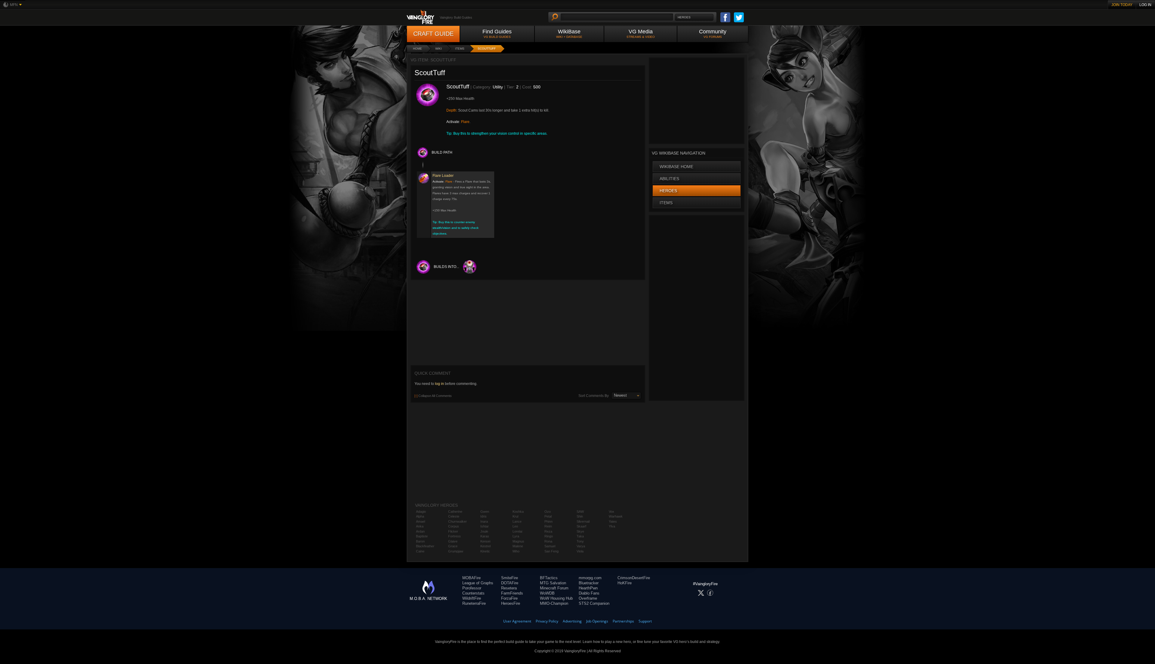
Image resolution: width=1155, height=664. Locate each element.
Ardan (420, 531)
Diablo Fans (589, 593)
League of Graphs (477, 583)
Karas (484, 536)
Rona (548, 541)
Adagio (421, 511)
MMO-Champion (554, 603)
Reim (548, 526)
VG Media (641, 33)
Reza (548, 531)
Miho (516, 551)
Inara (484, 521)
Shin (580, 516)
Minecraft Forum (554, 588)
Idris (483, 516)
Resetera (509, 588)
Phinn (548, 521)
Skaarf (581, 526)
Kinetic (485, 551)
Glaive (452, 541)
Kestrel (485, 546)
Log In (1145, 5)
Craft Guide (433, 33)
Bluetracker (589, 583)
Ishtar (484, 526)
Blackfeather (425, 546)
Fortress (454, 536)
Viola (580, 551)
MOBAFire (471, 578)
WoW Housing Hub (556, 598)
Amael (420, 521)
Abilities (669, 178)
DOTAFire (509, 583)
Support (645, 621)
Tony (580, 541)
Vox (611, 511)
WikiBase (569, 33)
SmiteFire (509, 578)
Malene (518, 546)
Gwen (484, 511)
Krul (515, 516)
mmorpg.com (590, 578)
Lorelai (517, 531)
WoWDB (547, 593)
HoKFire (625, 583)
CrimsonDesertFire (634, 578)
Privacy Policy (547, 621)
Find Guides (497, 33)
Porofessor (471, 588)
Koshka (518, 511)
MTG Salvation (553, 583)
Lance (517, 521)
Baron (420, 541)
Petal (548, 516)
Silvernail (583, 521)
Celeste (453, 516)
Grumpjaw (455, 551)
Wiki (438, 48)
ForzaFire (509, 598)
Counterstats (473, 593)
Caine (420, 551)
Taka (580, 536)
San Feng (551, 551)
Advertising (572, 621)
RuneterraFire (474, 603)
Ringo (548, 536)
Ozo (547, 511)
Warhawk (616, 516)
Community (712, 33)
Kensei (485, 541)
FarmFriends (512, 593)
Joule (484, 531)
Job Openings (597, 621)
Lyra (516, 536)
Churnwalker (457, 521)
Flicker (453, 531)
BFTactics (549, 578)
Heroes (668, 190)
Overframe (588, 598)
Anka (420, 526)
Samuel (549, 546)
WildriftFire (471, 598)
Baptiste (422, 536)
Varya (581, 546)
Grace (452, 546)
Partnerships (623, 621)
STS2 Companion (594, 603)
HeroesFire (510, 603)
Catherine (455, 511)
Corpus (453, 526)
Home (417, 48)
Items (459, 48)
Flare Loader (443, 176)
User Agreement (517, 621)
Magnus (518, 541)
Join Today (1121, 5)
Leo (515, 526)
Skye (580, 531)
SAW (580, 511)
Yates (613, 521)
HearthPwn (588, 588)
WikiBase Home (676, 166)
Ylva (612, 526)
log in (439, 384)
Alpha (420, 516)
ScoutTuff (487, 48)
